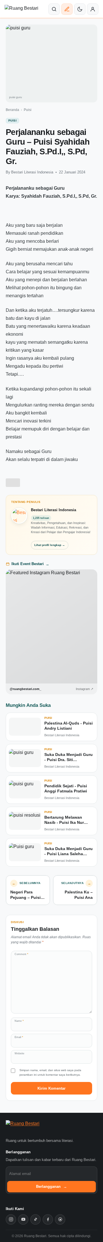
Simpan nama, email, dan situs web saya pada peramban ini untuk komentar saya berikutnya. (50, 1072)
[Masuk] (92, 9)
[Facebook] (48, 1219)
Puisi (27, 110)
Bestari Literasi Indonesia (32, 172)
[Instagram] (11, 1219)
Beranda (12, 110)
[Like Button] (13, 482)
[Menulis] (67, 9)
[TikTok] (35, 1219)
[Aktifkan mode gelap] (80, 9)
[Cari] (54, 9)
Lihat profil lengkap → (49, 545)
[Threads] (60, 1219)
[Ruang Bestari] (32, 1127)
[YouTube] (23, 1219)
